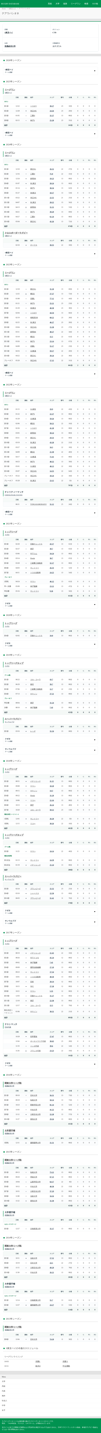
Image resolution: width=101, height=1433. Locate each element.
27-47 (52, 1037)
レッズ (32, 731)
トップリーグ (11, 532)
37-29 (52, 1191)
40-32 (52, 462)
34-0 (51, 636)
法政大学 (33, 1196)
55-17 (52, 346)
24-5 (51, 1263)
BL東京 (33, 183)
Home (4, 8)
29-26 (52, 1119)
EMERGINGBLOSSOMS (13, 495)
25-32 (52, 889)
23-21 (52, 586)
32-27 (52, 116)
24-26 (52, 111)
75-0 (51, 174)
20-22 (52, 202)
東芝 (32, 549)
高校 (50, 4)
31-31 (52, 207)
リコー (32, 800)
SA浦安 (33, 409)
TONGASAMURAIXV (38, 504)
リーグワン (76, 4)
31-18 (52, 289)
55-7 (51, 1300)
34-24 (52, 554)
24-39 (52, 860)
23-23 (52, 1051)
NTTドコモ (34, 958)
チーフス (33, 245)
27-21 (52, 694)
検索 (86, 4)
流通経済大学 (10, 46)
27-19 (52, 967)
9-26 (51, 591)
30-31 (52, 1011)
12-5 (51, 1005)
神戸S (32, 120)
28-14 (52, 982)
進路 (65, 4)
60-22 (52, 318)
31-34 (52, 731)
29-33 (52, 438)
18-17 (52, 193)
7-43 (51, 707)
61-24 (52, 217)
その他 (95, 4)
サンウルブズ (9, 722)
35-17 (52, 1229)
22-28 (52, 1114)
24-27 (52, 1305)
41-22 (52, 1110)
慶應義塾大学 (35, 1143)
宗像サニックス (36, 544)
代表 (3, 1391)
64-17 (52, 1182)
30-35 (52, 245)
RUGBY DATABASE (10, 4)
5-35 (51, 991)
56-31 (52, 1095)
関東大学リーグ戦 (13, 1083)
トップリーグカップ (14, 663)
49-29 (52, 1268)
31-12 (52, 504)
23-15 (52, 481)
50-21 (52, 423)
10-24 (52, 476)
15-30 (52, 327)
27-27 (52, 294)
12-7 (51, 689)
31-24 (52, 703)
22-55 (52, 198)
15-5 (51, 337)
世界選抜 (33, 1037)
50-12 (52, 810)
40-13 (52, 466)
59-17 (52, 351)
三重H (32, 116)
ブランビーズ (35, 889)
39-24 (52, 356)
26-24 (52, 805)
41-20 (52, 428)
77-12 (52, 299)
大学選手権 (10, 1130)
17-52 (52, 1258)
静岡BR (33, 179)
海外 (3, 1396)
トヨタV (33, 106)
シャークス (34, 893)
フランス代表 (35, 1051)
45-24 (52, 958)
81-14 (52, 1105)
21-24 (52, 865)
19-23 (52, 179)
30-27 (52, 106)
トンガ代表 (34, 1046)
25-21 (52, 303)
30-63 (52, 1041)
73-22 (52, 1172)
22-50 (52, 893)
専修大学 (33, 1177)
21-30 (52, 452)
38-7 (51, 558)
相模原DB (34, 318)
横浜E (32, 294)
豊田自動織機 (35, 967)
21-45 (52, 953)
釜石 (32, 684)
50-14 (52, 1100)
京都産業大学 (35, 1229)
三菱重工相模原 (36, 563)
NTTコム (33, 554)
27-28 (52, 986)
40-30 (52, 1186)
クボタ (7, 535)
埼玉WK (33, 111)
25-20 (52, 120)
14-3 (51, 791)
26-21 (52, 1272)
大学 (57, 4)
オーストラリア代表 (38, 1041)
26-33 (52, 568)
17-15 (52, 360)
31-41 (52, 898)
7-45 (51, 963)
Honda (32, 558)
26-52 (52, 169)
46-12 (52, 581)
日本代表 (8, 1027)
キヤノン (33, 694)
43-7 (51, 679)
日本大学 (33, 1095)
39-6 (51, 1046)
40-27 (52, 332)
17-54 (52, 972)
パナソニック (35, 781)
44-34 (52, 313)
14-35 (52, 471)
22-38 (52, 1001)
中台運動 (66, 1366)
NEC (32, 986)
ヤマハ (32, 581)
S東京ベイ (12, 8)
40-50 (52, 977)
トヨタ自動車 (35, 573)
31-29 (52, 796)
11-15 (52, 781)
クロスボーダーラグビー (16, 233)
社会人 (4, 1401)
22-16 (52, 800)
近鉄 (32, 982)
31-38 (52, 1201)
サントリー (34, 568)
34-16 (52, 1196)
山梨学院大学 (35, 1182)
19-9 (51, 409)
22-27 (52, 414)
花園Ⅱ (65, 1361)
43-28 (52, 442)
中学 (3, 1405)
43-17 (52, 544)
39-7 (51, 549)
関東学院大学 (35, 1105)
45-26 (52, 221)
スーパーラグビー (13, 719)
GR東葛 (33, 351)
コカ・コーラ (35, 679)
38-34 (52, 188)
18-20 (52, 786)
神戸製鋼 (33, 586)
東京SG (33, 169)
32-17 (52, 563)
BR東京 (33, 193)
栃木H (38, 1366)
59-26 (52, 419)
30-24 (52, 433)
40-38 (52, 308)
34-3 (51, 447)
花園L (32, 299)
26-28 (52, 819)
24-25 (52, 573)
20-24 (52, 183)
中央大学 (33, 1110)
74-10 (52, 1339)
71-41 (52, 457)
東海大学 (33, 1119)
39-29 (52, 212)
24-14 (52, 851)
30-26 (52, 824)
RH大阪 (33, 447)
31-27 (52, 996)
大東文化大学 (35, 1114)
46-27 (52, 322)
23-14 (52, 341)
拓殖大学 (33, 1100)
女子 (3, 1410)
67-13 (52, 1177)
